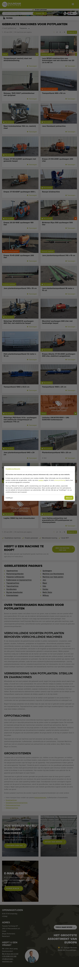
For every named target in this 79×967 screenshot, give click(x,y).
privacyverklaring (59, 480)
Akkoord (69, 498)
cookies (40, 480)
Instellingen (9, 498)
